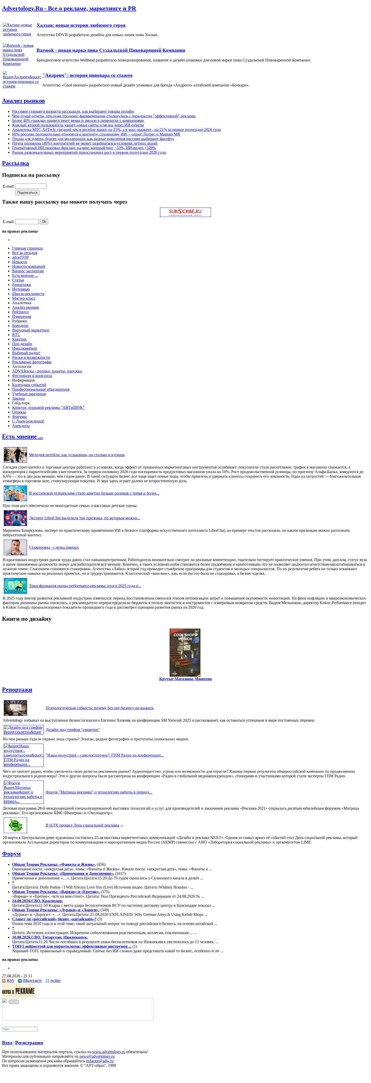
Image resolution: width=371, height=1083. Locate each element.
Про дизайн (22, 344)
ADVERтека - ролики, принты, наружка (47, 371)
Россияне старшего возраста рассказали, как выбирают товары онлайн (73, 111)
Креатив (19, 339)
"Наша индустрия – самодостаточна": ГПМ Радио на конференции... (105, 755)
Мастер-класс (23, 298)
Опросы (19, 412)
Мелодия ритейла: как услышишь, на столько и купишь (77, 455)
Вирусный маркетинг (30, 330)
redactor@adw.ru (100, 1061)
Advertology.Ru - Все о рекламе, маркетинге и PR (69, 8)
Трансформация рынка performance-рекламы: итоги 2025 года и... (85, 586)
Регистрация (29, 1042)
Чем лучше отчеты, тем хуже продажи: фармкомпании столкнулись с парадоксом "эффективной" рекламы (104, 116)
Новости (19, 262)
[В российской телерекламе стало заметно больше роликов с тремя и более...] (15, 501)
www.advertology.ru (108, 1052)
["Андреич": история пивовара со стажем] (22, 86)
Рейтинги (20, 312)
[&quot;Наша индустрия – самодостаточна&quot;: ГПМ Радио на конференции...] (24, 764)
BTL (16, 335)
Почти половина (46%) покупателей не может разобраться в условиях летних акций (84, 143)
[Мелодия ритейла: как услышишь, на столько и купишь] (15, 462)
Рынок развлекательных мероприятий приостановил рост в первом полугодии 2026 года (89, 152)
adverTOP (20, 257)
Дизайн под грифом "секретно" (73, 729)
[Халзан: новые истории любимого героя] (19, 34)
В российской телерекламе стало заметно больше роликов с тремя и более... (94, 493)
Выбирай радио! (26, 353)
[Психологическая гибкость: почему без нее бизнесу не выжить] (15, 716)
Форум (11, 853)
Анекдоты (21, 426)
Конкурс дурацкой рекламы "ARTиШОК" (48, 407)
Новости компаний (28, 266)
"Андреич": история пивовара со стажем (87, 75)
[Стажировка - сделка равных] (15, 555)
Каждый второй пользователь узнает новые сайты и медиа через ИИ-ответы (78, 125)
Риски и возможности (31, 357)
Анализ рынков (23, 100)
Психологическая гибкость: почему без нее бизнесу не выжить (100, 708)
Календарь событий (29, 385)
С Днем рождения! (28, 421)
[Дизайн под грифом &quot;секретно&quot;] (24, 732)
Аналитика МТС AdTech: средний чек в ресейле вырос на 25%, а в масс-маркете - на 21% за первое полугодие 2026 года (116, 129)
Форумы (19, 416)
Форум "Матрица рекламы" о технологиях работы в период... (99, 792)
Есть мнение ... (25, 275)
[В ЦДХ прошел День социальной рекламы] (15, 833)
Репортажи (21, 284)
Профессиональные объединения (40, 389)
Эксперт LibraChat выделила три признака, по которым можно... (84, 518)
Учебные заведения (29, 394)
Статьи (18, 280)
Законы (18, 398)
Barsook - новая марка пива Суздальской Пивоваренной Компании (111, 50)
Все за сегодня (24, 253)
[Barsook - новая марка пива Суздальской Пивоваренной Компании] (19, 63)
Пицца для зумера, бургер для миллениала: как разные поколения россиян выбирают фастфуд (93, 139)
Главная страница (27, 248)
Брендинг (20, 325)
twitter (55, 980)
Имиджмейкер (24, 348)
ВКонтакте (32, 980)
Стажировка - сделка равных (54, 547)
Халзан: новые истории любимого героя (81, 25)
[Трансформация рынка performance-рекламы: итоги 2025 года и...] (15, 593)
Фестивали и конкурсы (32, 375)
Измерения (21, 316)
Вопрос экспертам (28, 271)
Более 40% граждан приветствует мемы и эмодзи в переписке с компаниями (78, 120)
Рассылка (15, 163)
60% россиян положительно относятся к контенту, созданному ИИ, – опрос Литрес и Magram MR (96, 134)
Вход (7, 1042)
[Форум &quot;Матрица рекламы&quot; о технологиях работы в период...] (24, 801)
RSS (10, 980)
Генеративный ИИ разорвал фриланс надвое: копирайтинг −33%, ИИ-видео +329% (84, 148)
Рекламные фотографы (31, 362)
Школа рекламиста (28, 294)
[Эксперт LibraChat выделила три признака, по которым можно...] (15, 526)
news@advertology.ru (97, 1056)
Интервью (21, 289)
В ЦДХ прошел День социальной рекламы (82, 825)
